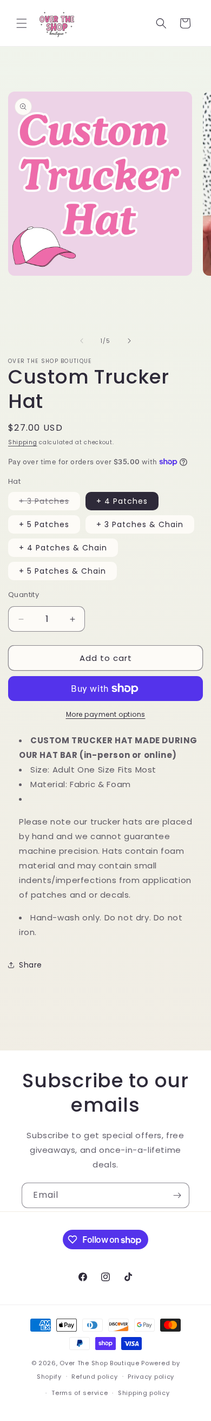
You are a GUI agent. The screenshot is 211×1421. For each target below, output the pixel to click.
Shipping (22, 442)
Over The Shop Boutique (99, 1363)
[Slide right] (129, 341)
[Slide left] (82, 341)
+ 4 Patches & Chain (63, 547)
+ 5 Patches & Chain (62, 571)
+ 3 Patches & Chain (139, 524)
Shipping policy (144, 1392)
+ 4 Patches (122, 501)
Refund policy (94, 1376)
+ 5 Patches (44, 524)
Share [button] (30, 964)
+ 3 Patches (49, 502)
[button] (22, 23)
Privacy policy (151, 1376)
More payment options (106, 714)
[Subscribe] (177, 1195)
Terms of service (79, 1392)
